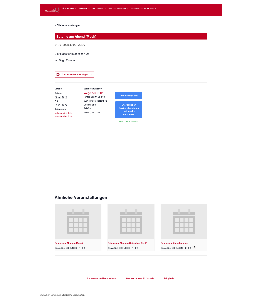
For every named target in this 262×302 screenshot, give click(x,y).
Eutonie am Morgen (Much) (69, 242)
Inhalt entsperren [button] (129, 95)
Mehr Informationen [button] (128, 121)
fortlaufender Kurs (63, 112)
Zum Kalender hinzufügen (75, 74)
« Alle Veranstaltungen (68, 25)
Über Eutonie (68, 8)
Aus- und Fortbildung (117, 8)
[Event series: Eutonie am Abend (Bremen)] (194, 247)
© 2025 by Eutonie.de (51, 295)
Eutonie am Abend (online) (174, 242)
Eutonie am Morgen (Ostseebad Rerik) (127, 242)
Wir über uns (97, 8)
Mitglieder (169, 278)
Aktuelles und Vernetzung (142, 8)
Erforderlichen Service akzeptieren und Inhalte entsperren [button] (129, 109)
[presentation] (78, 221)
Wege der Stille (93, 93)
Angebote (83, 8)
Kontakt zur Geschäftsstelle (140, 278)
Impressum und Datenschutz (101, 278)
